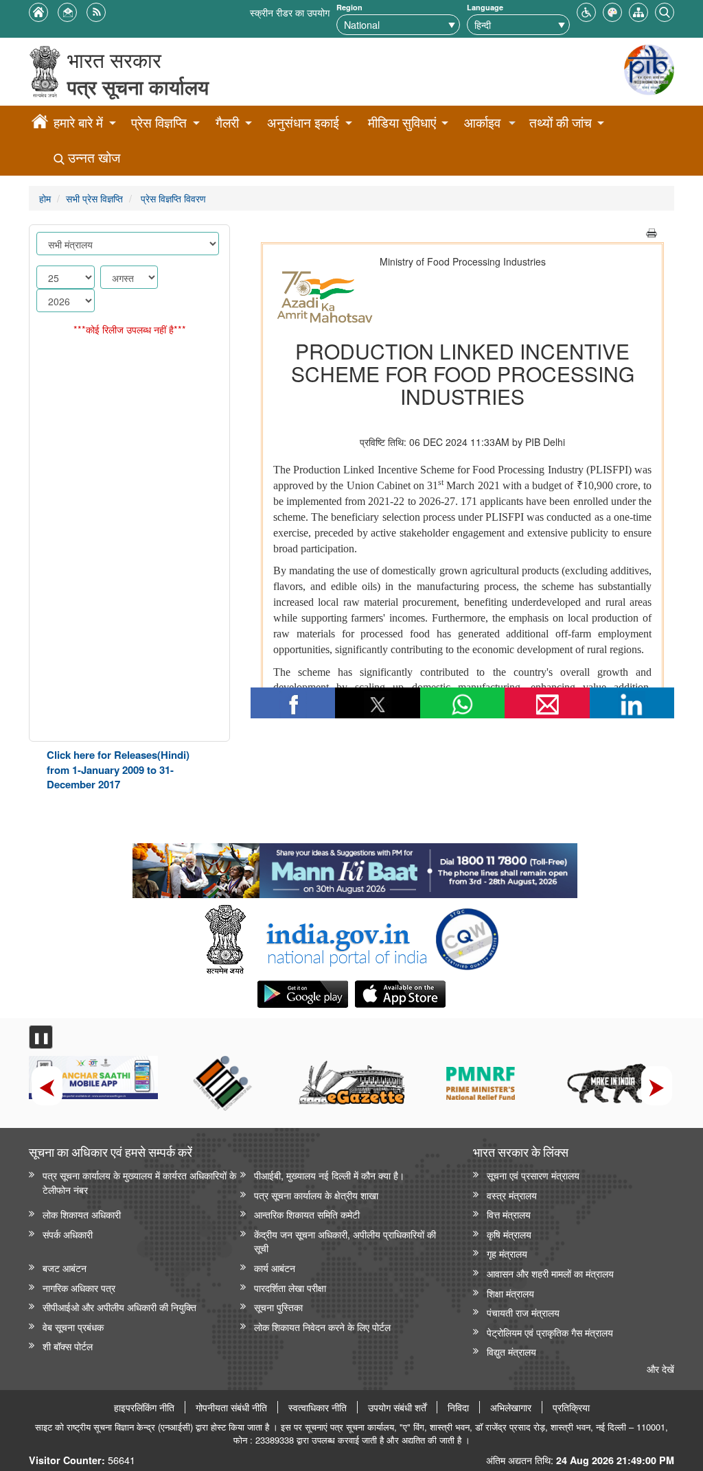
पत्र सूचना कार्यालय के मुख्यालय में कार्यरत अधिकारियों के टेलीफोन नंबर (139, 1182)
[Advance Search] (664, 10)
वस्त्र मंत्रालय (512, 1195)
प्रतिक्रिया (571, 1407)
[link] (354, 867)
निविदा (458, 1407)
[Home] (40, 123)
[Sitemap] (638, 10)
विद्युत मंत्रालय (511, 1351)
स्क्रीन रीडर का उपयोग (290, 12)
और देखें (660, 1368)
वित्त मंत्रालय (509, 1214)
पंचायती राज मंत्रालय (523, 1312)
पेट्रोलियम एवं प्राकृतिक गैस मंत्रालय (550, 1332)
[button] (586, 10)
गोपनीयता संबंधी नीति (231, 1407)
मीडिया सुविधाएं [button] (402, 122)
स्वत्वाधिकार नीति (317, 1407)
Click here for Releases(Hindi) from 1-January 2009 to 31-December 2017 (118, 769)
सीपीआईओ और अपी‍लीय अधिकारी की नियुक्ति (119, 1306)
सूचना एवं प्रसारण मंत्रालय (533, 1175)
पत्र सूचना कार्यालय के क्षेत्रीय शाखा (316, 1195)
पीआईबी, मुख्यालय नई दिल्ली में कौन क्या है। (329, 1175)
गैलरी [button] (227, 122)
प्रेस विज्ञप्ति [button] (159, 122)
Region (349, 7)
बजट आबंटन (65, 1267)
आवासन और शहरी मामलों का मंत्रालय (550, 1273)
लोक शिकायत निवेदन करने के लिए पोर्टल (322, 1326)
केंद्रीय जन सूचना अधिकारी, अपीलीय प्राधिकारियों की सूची (345, 1241)
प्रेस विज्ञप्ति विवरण (172, 198)
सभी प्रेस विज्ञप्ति (94, 198)
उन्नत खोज (92, 157)
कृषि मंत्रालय (509, 1234)
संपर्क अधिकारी (68, 1234)
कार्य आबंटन (274, 1267)
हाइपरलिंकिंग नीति (144, 1407)
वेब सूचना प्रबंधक (73, 1326)
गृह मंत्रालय (507, 1253)
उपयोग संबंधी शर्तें (397, 1407)
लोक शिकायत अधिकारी (82, 1214)
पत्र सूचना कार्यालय (138, 87)
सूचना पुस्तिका (278, 1306)
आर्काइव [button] (482, 122)
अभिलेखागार (510, 1407)
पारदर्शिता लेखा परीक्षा (290, 1287)
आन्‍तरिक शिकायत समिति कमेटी (307, 1214)
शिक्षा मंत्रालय (510, 1293)
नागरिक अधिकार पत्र (79, 1287)
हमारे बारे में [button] (78, 122)
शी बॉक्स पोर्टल (68, 1346)
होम (45, 198)
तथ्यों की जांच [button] (560, 122)
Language (485, 7)
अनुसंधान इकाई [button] (303, 122)
